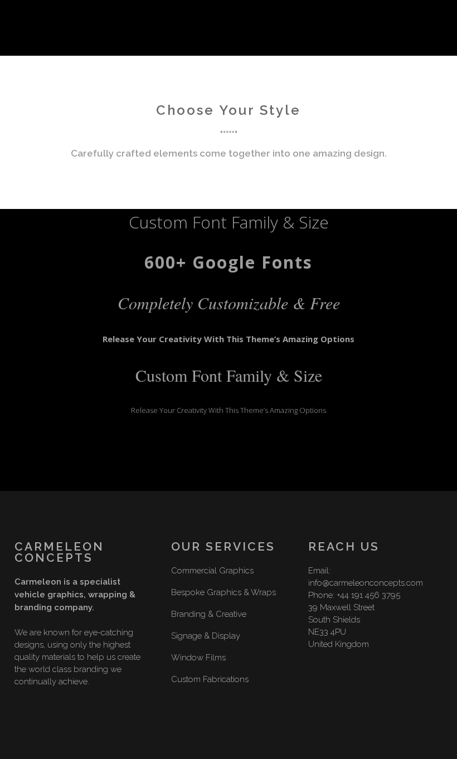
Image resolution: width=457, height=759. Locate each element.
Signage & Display (205, 636)
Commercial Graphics (212, 571)
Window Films (198, 658)
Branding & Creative (208, 614)
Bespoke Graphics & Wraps (223, 592)
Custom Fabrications (210, 679)
